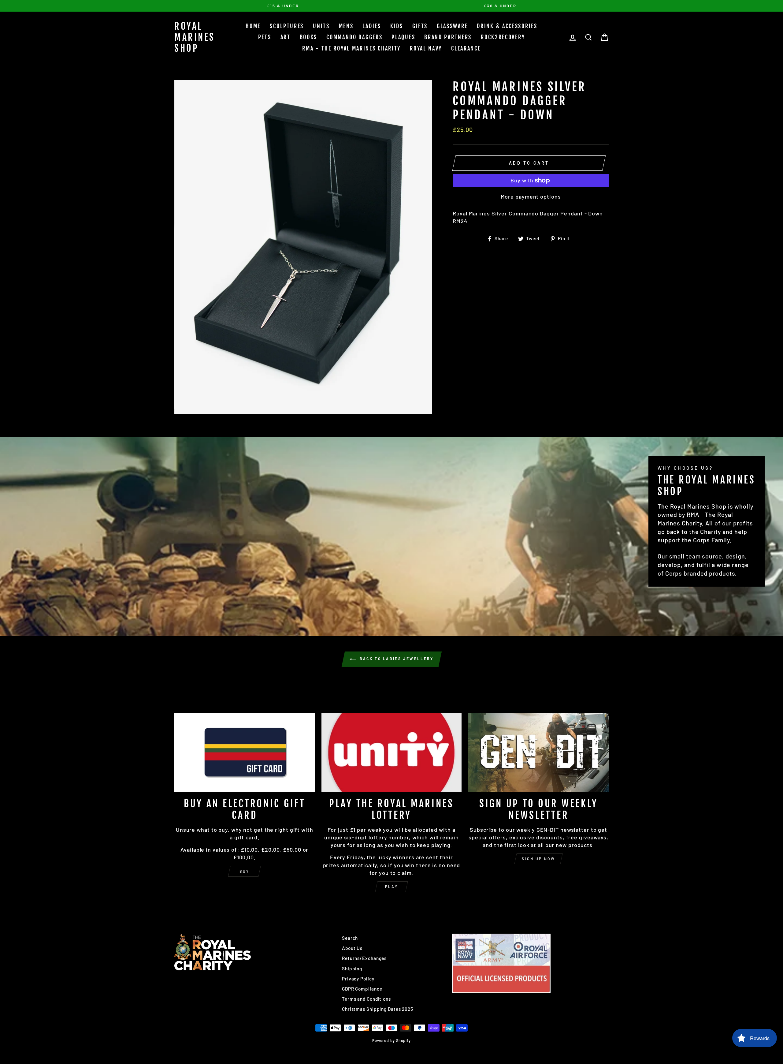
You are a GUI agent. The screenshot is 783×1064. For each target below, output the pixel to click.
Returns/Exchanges (364, 958)
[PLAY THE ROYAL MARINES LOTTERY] (391, 752)
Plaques (403, 37)
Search (350, 938)
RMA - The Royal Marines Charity (351, 48)
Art (285, 37)
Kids (396, 26)
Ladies (371, 26)
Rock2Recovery (503, 37)
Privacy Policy (358, 978)
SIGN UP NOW (538, 859)
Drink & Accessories (507, 26)
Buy (244, 871)
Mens (346, 26)
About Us (352, 948)
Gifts (420, 26)
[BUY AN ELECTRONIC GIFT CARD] (244, 752)
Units (321, 26)
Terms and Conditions (366, 999)
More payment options (531, 196)
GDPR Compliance (362, 988)
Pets (264, 37)
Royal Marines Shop (194, 37)
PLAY (391, 886)
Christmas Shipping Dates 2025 (377, 1009)
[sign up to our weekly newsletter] (538, 752)
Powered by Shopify (391, 1040)
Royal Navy (426, 48)
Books (308, 37)
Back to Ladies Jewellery (396, 658)
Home (253, 26)
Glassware (452, 26)
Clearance (466, 48)
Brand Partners (448, 37)
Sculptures (287, 26)
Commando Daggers (354, 37)
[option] (283, 6)
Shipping (352, 968)
